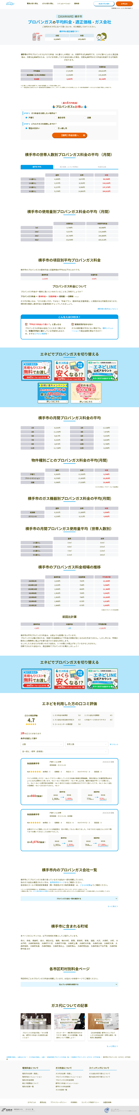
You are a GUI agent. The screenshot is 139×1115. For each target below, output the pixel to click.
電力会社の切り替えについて (99, 1076)
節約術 (76, 3)
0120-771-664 (104, 3)
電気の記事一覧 (28, 1086)
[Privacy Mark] (107, 1110)
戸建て (31, 117)
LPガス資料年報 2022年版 (40, 891)
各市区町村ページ (57, 882)
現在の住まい (34, 128)
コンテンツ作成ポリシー (90, 1102)
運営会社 (43, 1102)
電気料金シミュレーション (32, 1076)
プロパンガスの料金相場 (65, 1080)
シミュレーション (63, 3)
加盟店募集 (107, 1102)
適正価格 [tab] (69, 167)
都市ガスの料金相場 (63, 1086)
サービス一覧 (29, 1109)
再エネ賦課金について (30, 1083)
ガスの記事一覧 (61, 1089)
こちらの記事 (85, 885)
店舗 (89, 117)
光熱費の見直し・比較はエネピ (16, 1057)
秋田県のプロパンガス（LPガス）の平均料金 (85, 1057)
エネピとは (32, 1102)
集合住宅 (61, 117)
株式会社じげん (18, 1109)
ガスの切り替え (48, 3)
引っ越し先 (62, 128)
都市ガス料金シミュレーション (67, 1083)
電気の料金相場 (28, 1080)
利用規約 (74, 1102)
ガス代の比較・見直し (64, 1073)
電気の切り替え (32, 3)
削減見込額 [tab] (102, 167)
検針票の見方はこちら (107, 308)
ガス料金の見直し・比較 (37, 1057)
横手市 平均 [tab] (37, 167)
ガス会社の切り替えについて (99, 1073)
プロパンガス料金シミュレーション (69, 1076)
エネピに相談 (39, 333)
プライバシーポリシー (58, 1102)
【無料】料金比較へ (69, 135)
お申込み (124, 3)
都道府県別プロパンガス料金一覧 (58, 1057)
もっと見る (112, 906)
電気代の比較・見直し (30, 1073)
